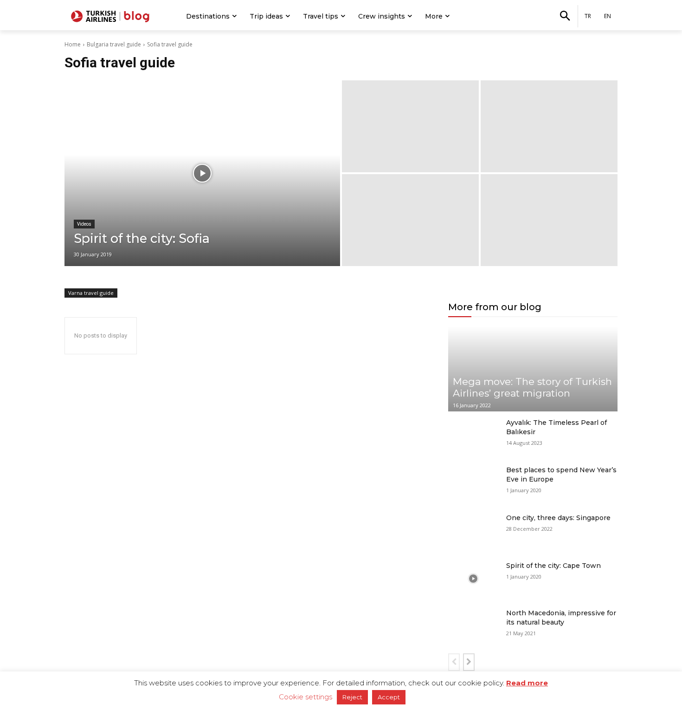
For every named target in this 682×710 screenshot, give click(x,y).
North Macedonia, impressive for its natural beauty (561, 617)
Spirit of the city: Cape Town (553, 565)
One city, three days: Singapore (558, 518)
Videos (84, 224)
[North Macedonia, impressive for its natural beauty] (473, 626)
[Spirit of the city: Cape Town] (473, 579)
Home (72, 44)
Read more (527, 682)
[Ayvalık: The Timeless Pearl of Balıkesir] (473, 436)
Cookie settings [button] (305, 696)
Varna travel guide (91, 292)
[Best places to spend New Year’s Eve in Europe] (473, 483)
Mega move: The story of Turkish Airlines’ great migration (532, 387)
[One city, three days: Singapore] (473, 531)
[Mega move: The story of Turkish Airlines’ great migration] (533, 368)
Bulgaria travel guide (114, 44)
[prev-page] (454, 662)
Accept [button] (389, 697)
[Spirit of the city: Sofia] (202, 173)
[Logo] (111, 16)
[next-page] (469, 662)
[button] (564, 17)
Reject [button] (352, 697)
